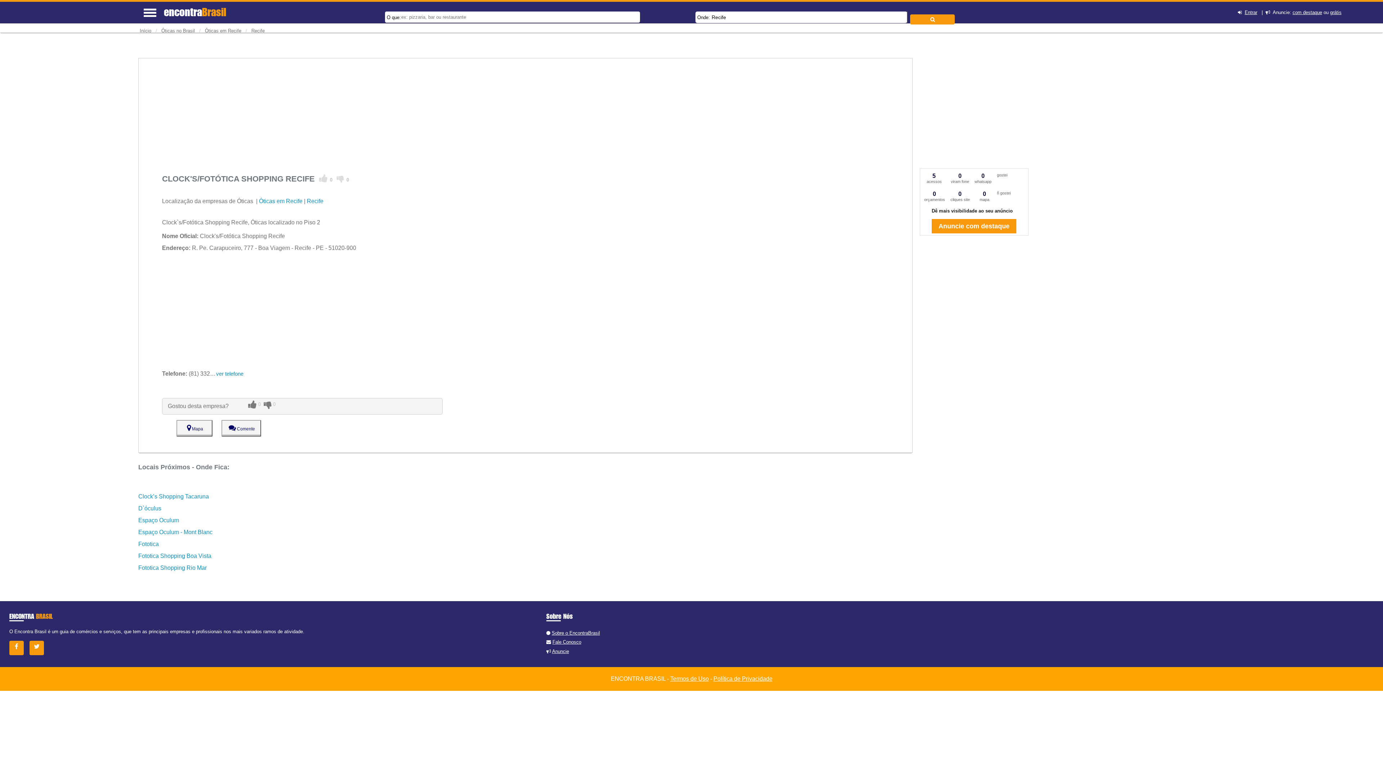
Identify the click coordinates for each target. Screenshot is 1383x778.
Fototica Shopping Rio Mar (172, 568)
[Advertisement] (378, 108)
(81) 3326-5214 (195, 374)
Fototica (148, 544)
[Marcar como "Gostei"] (323, 178)
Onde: (703, 17)
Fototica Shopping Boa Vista (174, 556)
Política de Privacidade (743, 679)
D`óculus (149, 508)
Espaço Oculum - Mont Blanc (175, 532)
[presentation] (906, 17)
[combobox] (801, 17)
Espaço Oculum (158, 520)
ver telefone (229, 374)
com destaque (1307, 12)
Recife (719, 17)
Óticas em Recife (223, 30)
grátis (1336, 12)
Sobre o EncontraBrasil (576, 633)
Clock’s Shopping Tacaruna (173, 496)
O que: (394, 17)
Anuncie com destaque (974, 226)
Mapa (197, 429)
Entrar (1251, 12)
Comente (245, 429)
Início (145, 30)
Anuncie (560, 651)
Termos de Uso (689, 679)
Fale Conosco (566, 642)
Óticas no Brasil (178, 30)
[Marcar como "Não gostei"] (340, 179)
